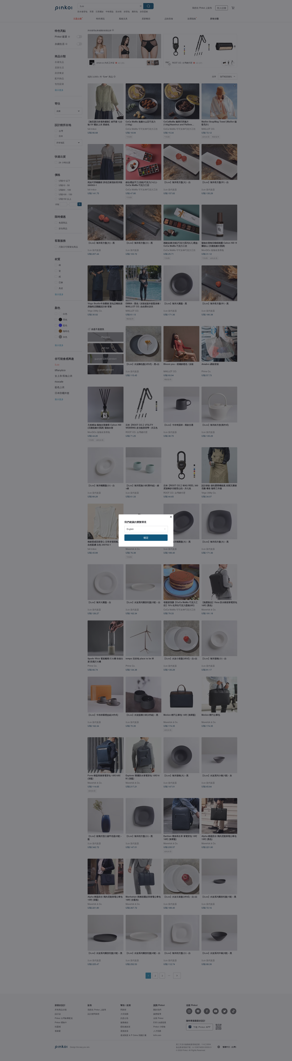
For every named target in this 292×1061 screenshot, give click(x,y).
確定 (146, 537)
